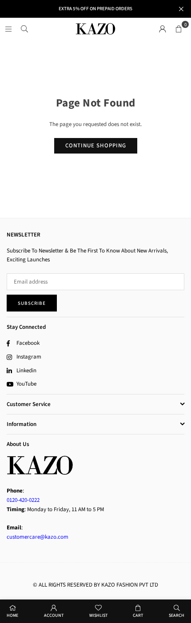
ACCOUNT (54, 615)
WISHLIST (98, 615)
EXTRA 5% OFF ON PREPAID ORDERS (95, 9)
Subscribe (32, 303)
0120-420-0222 (23, 500)
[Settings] (163, 29)
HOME (12, 615)
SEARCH (176, 615)
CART (138, 615)
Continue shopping (95, 146)
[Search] (24, 29)
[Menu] (8, 29)
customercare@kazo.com (37, 537)
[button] (179, 29)
